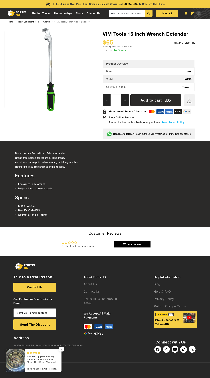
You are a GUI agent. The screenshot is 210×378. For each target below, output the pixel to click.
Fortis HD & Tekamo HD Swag (101, 300)
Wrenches (48, 22)
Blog (157, 284)
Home (10, 22)
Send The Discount (35, 324)
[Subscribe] (52, 313)
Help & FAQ (162, 291)
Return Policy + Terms (170, 306)
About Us (90, 284)
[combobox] (127, 13)
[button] (41, 13)
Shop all (167, 13)
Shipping (107, 47)
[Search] (149, 13)
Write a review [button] (132, 244)
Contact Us (35, 287)
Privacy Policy (164, 299)
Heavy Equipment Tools (28, 22)
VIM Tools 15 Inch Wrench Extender (73, 22)
